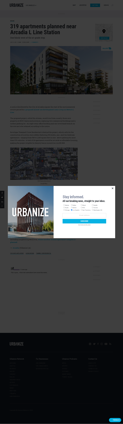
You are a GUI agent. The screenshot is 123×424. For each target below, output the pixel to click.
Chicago (67, 210)
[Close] (112, 188)
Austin (67, 207)
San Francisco (86, 210)
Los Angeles (76, 210)
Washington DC (97, 210)
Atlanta (67, 205)
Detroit (74, 207)
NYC (83, 207)
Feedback (116, 420)
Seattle (95, 205)
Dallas (74, 205)
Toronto (95, 207)
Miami (84, 205)
